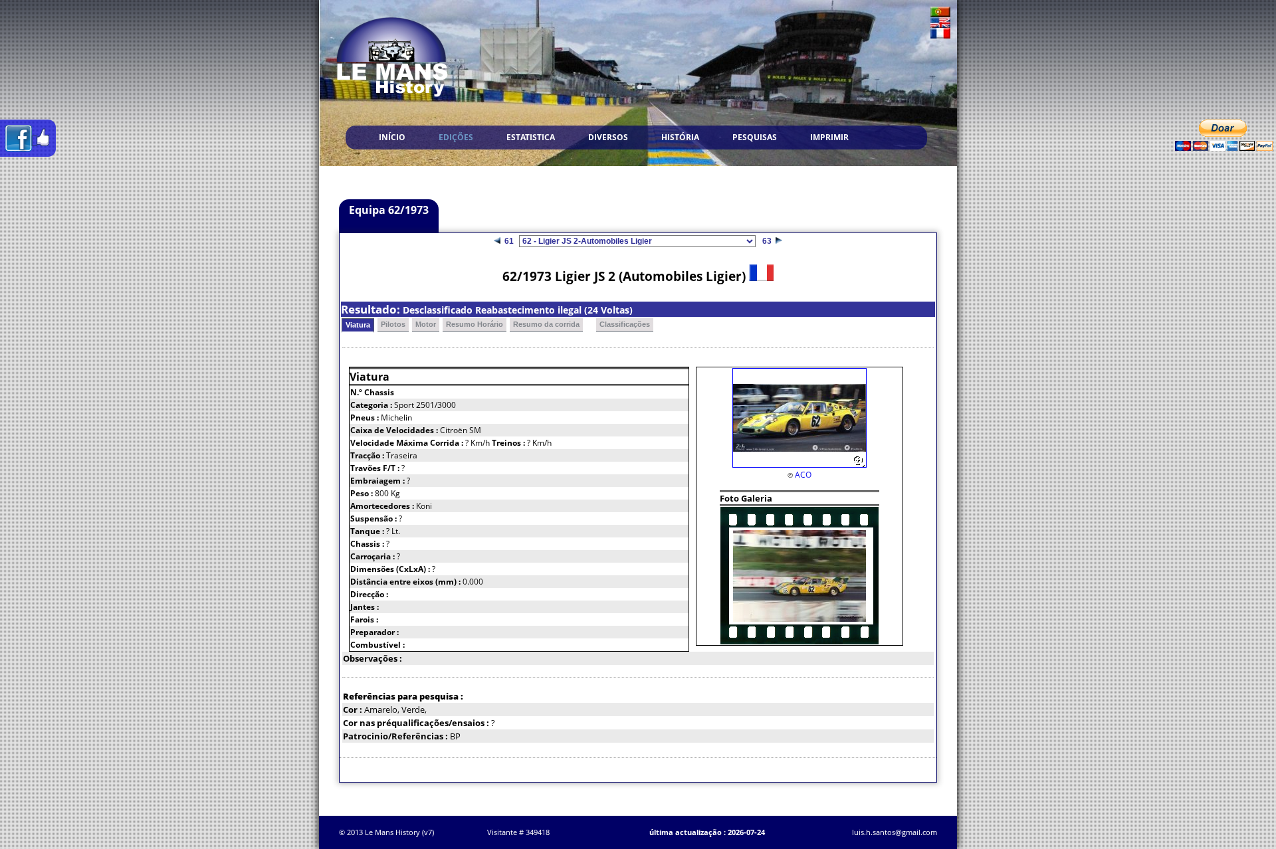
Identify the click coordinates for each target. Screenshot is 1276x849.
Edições (456, 137)
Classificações (624, 324)
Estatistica (530, 137)
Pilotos (393, 324)
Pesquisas (754, 137)
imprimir (829, 137)
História (680, 137)
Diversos (608, 137)
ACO (803, 474)
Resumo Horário (474, 324)
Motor (425, 324)
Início (392, 137)
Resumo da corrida (546, 324)
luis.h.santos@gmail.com (894, 832)
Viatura (358, 325)
